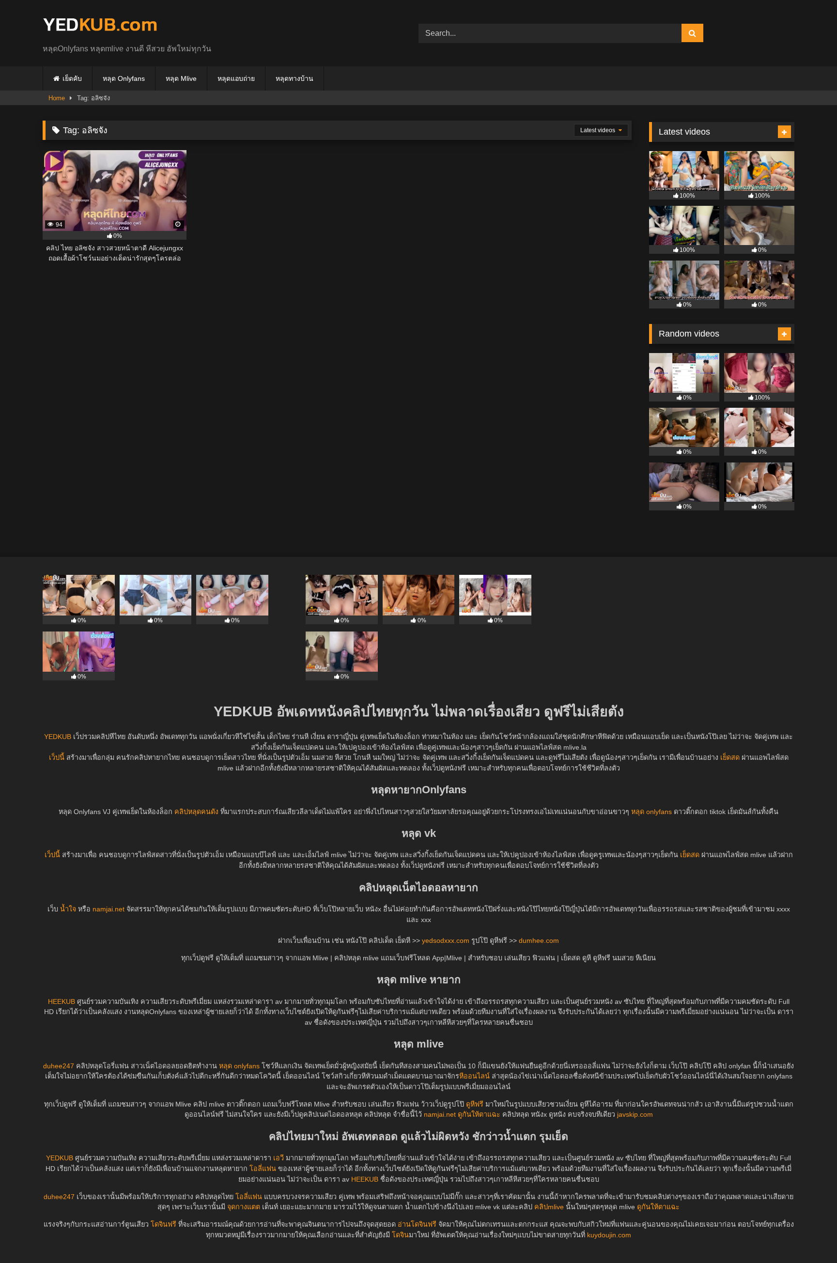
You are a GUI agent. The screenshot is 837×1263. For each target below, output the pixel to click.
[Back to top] (807, 1234)
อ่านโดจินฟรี (417, 1224)
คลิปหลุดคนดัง (196, 812)
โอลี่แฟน (262, 1168)
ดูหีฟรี (474, 1104)
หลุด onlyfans (651, 812)
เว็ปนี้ (56, 757)
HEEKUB (61, 1001)
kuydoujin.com (609, 1235)
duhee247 (58, 1066)
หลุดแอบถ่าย (236, 78)
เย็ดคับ (72, 78)
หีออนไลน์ (474, 1076)
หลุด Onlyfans (124, 78)
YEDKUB (57, 736)
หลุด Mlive (181, 78)
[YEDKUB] (100, 25)
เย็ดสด (730, 757)
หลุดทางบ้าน (294, 78)
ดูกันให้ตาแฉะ (479, 1114)
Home (56, 98)
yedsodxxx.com (445, 940)
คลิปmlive (549, 1207)
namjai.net (108, 909)
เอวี (278, 1158)
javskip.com (635, 1114)
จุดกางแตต (243, 1207)
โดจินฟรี (163, 1224)
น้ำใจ (68, 909)
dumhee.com (539, 940)
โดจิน (400, 1235)
